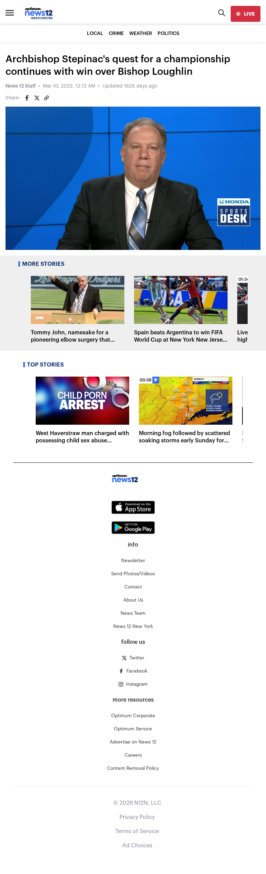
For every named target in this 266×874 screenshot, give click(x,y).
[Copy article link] (46, 98)
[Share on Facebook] (27, 98)
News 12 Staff (21, 86)
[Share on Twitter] (36, 98)
